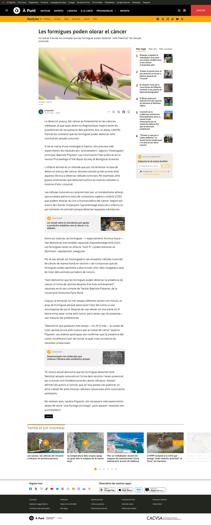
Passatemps (109, 2)
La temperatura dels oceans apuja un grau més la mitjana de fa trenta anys (85, 458)
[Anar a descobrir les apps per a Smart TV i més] (154, 489)
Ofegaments (33, 2)
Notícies (45, 11)
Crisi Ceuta (22, 2)
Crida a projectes (97, 504)
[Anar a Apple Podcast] (79, 488)
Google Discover (123, 2)
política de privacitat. (151, 174)
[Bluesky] (177, 19)
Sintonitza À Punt (128, 500)
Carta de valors (127, 504)
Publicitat (64, 500)
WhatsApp (136, 2)
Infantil (125, 11)
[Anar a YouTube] (52, 488)
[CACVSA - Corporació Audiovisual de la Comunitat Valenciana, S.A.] (164, 518)
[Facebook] (158, 19)
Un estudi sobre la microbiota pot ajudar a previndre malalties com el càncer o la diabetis (68, 225)
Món (95, 19)
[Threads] (182, 19)
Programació (105, 11)
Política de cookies (129, 508)
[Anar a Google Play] (107, 489)
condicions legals (159, 171)
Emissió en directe (160, 500)
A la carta (87, 11)
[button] (95, 469)
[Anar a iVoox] (74, 488)
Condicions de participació (40, 508)
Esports (58, 11)
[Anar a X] (36, 488)
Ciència (49, 416)
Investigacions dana (58, 2)
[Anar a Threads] (63, 488)
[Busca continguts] (179, 10)
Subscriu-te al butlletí (68, 504)
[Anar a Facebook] (31, 488)
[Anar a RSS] (90, 488)
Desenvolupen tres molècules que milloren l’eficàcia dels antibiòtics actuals (68, 357)
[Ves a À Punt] (24, 10)
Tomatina (44, 2)
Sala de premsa (97, 500)
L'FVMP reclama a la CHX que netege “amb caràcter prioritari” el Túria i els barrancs (164, 458)
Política (47, 19)
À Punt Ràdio (97, 2)
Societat (57, 19)
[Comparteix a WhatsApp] (113, 111)
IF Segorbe (11, 2)
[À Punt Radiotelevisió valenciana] (42, 518)
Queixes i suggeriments (38, 504)
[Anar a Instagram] (42, 488)
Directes (201, 10)
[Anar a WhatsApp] (68, 488)
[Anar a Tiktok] (47, 488)
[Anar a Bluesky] (58, 488)
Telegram (146, 2)
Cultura (87, 19)
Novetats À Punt (83, 2)
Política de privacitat (99, 508)
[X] (163, 19)
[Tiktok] (172, 19)
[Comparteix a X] (118, 111)
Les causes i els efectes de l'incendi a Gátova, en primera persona (45, 457)
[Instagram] (168, 19)
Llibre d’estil (157, 504)
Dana (66, 19)
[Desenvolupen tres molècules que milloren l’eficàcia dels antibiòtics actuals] (113, 357)
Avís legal (64, 508)
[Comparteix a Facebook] (123, 111)
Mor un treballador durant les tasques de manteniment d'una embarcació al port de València (123, 458)
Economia (76, 19)
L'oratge (71, 2)
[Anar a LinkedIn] (84, 488)
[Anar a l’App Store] (125, 489)
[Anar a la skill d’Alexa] (138, 489)
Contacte (33, 500)
